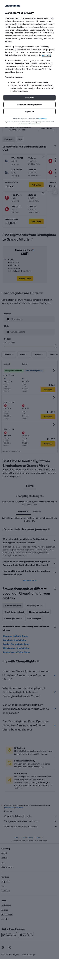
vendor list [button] (46, 55)
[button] (29, 97)
